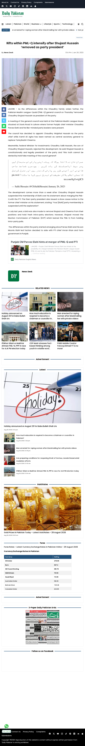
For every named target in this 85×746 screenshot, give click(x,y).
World (26, 24)
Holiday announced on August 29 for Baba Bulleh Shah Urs (13, 316)
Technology (67, 24)
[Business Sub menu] (41, 24)
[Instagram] (15, 6)
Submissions (49, 2)
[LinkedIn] (4, 115)
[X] (4, 120)
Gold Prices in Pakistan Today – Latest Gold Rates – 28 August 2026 (35, 532)
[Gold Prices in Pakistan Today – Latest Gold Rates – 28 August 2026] (42, 508)
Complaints (38, 2)
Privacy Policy (26, 2)
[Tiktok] (19, 6)
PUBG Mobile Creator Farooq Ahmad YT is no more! (67, 346)
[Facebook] (2, 6)
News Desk (8, 52)
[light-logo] (13, 14)
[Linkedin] (27, 6)
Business (35, 24)
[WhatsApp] (4, 126)
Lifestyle (47, 24)
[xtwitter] (7, 6)
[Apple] (35, 6)
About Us (5, 2)
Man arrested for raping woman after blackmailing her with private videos (69, 316)
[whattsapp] (6, 726)
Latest (8, 24)
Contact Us (15, 2)
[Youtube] (11, 6)
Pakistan (17, 24)
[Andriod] (31, 6)
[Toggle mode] (78, 24)
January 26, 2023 (57, 186)
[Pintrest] (23, 6)
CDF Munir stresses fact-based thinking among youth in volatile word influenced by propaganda (41, 347)
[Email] (4, 131)
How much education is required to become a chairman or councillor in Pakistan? (40, 317)
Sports (57, 24)
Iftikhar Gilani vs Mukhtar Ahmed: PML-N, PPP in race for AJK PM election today (14, 346)
